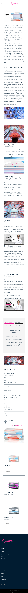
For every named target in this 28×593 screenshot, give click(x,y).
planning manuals (18, 425)
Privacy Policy (10, 592)
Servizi (2, 556)
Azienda (2, 551)
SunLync (2, 561)
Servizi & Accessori (5, 554)
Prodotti (2, 548)
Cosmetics (3, 558)
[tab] (9, 322)
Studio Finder (3, 579)
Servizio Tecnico (4, 560)
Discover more (7, 471)
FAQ (2, 576)
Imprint (15, 592)
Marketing (3, 570)
